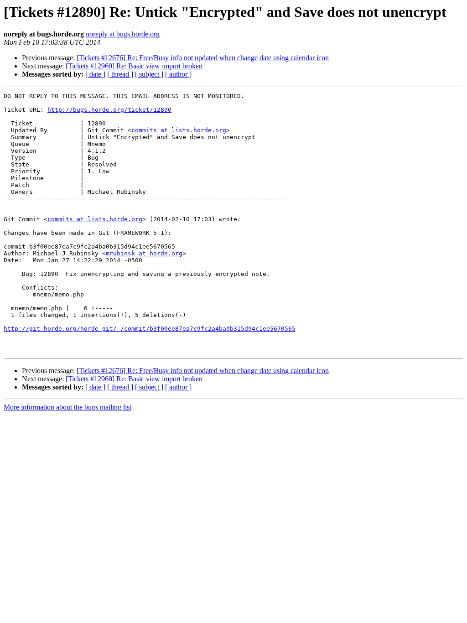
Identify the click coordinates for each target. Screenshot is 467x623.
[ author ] (178, 74)
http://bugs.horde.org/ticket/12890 (109, 109)
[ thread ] (120, 74)
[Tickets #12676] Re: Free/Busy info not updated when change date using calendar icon (203, 58)
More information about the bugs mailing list (67, 407)
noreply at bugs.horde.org (123, 34)
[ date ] (95, 74)
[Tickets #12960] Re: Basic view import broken (134, 66)
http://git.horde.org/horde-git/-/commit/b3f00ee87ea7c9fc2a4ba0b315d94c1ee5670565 (150, 328)
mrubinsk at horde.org (144, 253)
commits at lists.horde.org (178, 130)
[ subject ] (149, 74)
